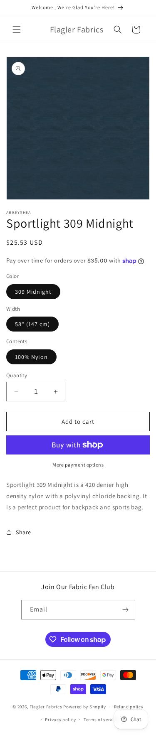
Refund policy (129, 707)
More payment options (78, 465)
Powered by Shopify (84, 707)
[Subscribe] (125, 609)
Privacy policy (60, 719)
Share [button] (23, 532)
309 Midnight (33, 291)
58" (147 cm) (32, 324)
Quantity (16, 375)
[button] (16, 29)
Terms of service (101, 719)
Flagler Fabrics (46, 707)
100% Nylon (31, 357)
